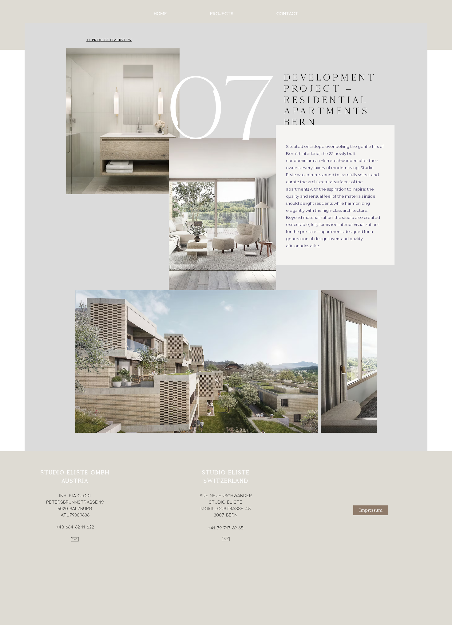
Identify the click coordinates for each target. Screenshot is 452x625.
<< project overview (109, 39)
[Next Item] (366, 362)
